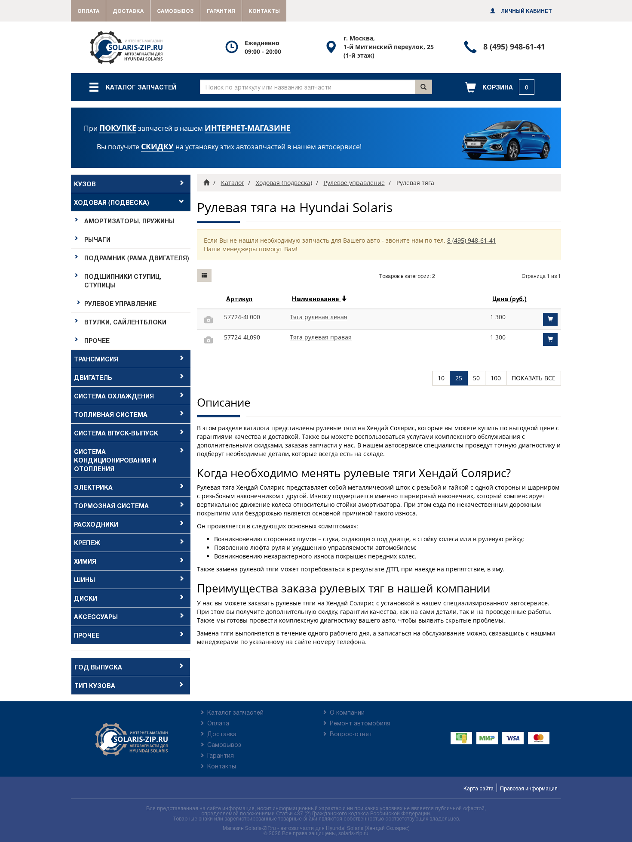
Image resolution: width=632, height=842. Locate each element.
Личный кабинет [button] (526, 11)
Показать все (533, 378)
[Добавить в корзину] (550, 319)
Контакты (264, 11)
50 (476, 378)
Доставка (128, 11)
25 (458, 378)
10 (441, 378)
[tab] (130, 183)
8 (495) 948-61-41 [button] (471, 240)
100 (496, 378)
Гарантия (221, 11)
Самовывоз (175, 11)
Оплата (88, 11)
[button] (500, 87)
